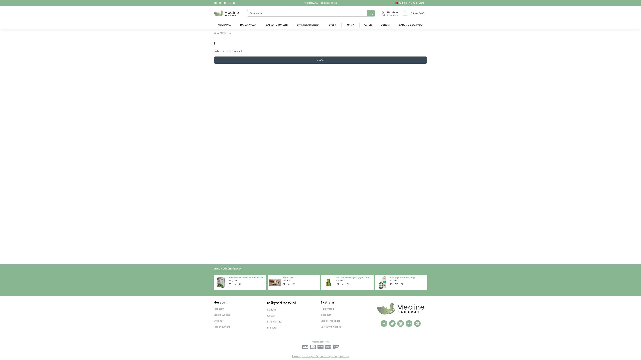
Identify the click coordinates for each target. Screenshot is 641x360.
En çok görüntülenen (227, 269)
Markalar (224, 33)
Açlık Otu (287, 277)
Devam (320, 60)
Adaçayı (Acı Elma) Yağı (402, 277)
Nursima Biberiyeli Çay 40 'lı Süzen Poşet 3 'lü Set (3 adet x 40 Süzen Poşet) (354, 277)
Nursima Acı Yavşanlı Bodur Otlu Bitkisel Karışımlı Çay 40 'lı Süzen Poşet (247, 277)
